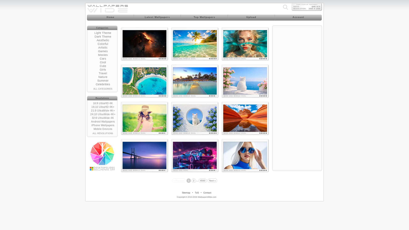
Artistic (103, 47)
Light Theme (102, 32)
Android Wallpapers (103, 121)
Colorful (103, 44)
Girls (103, 69)
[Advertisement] (297, 47)
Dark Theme (103, 36)
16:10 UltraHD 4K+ (102, 107)
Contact (207, 192)
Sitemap (186, 192)
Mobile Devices (103, 129)
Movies (103, 55)
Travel (103, 73)
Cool (103, 62)
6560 (202, 180)
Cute (103, 66)
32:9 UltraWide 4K (103, 118)
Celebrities (103, 84)
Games (103, 51)
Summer (103, 80)
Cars (103, 58)
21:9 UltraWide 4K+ (103, 110)
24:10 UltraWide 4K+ (103, 114)
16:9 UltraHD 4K (103, 103)
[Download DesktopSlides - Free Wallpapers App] (102, 156)
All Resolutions (103, 133)
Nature (103, 77)
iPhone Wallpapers (102, 125)
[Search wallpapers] (285, 9)
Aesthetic (103, 40)
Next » (212, 180)
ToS (197, 192)
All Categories (102, 89)
